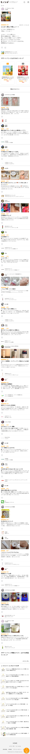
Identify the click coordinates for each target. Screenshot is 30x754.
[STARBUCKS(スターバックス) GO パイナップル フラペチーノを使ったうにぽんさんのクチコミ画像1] (6, 16)
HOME (15, 743)
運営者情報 (5, 749)
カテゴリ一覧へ (26, 661)
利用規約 (10, 749)
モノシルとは (18, 746)
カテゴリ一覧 (11, 746)
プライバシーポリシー (17, 749)
